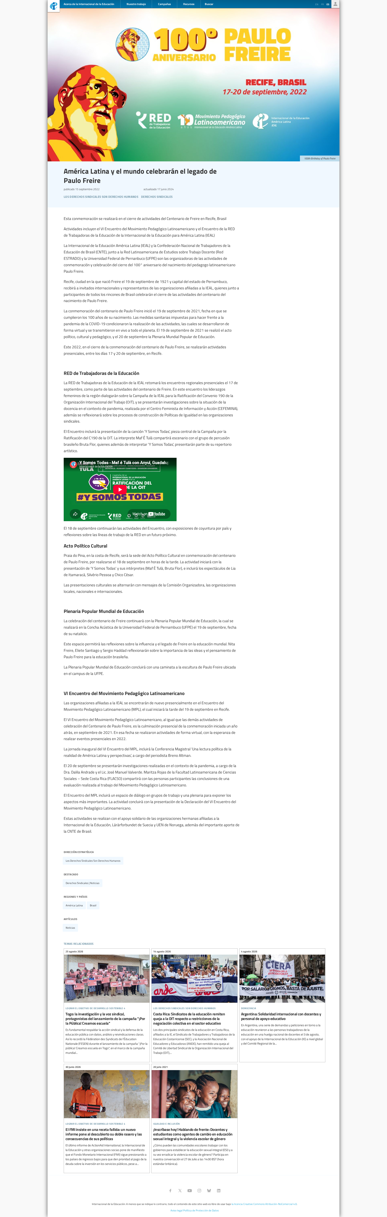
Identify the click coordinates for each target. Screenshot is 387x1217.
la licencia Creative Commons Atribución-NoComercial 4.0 (264, 1204)
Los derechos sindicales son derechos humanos (93, 860)
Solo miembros (335, 4)
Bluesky (209, 1190)
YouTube (189, 1190)
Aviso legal (177, 1210)
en (316, 4)
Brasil (93, 905)
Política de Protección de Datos (201, 1210)
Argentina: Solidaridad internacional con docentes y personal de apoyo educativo (282, 998)
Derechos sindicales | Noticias (82, 883)
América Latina (74, 905)
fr (322, 4)
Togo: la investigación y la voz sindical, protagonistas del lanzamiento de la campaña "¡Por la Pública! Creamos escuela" (107, 1003)
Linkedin (218, 1190)
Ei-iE (54, 6)
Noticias (70, 927)
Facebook (170, 1190)
